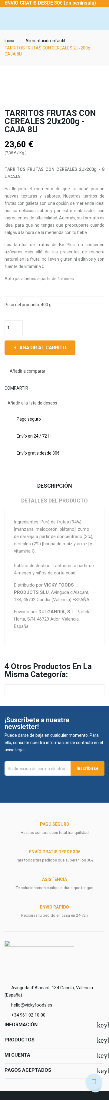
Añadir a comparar (27, 371)
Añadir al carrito (42, 347)
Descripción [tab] (54, 485)
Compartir (34, 388)
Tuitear (42, 388)
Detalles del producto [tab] (54, 500)
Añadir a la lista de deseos (32, 403)
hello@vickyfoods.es (31, 1005)
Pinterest (49, 388)
